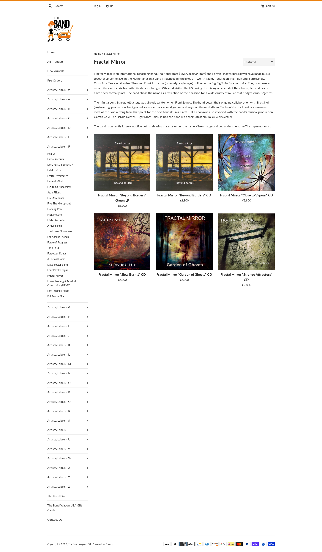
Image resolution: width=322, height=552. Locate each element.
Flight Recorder (56, 220)
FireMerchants (55, 198)
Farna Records (55, 159)
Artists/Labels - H (67, 316)
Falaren (51, 153)
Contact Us (54, 519)
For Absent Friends (58, 236)
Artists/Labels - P (67, 392)
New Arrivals (55, 71)
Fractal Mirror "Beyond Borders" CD (184, 195)
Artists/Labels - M (67, 363)
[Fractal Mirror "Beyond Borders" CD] (184, 162)
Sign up (109, 5)
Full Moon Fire (55, 296)
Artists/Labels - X (67, 467)
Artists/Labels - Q (67, 401)
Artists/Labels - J (67, 335)
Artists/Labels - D (67, 127)
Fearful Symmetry (57, 175)
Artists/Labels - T (67, 429)
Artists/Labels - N (67, 373)
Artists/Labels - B (67, 108)
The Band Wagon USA (79, 544)
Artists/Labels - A (67, 99)
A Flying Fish (54, 225)
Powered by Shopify (103, 544)
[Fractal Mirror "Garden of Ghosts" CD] (184, 241)
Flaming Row (54, 209)
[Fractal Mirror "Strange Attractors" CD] (246, 241)
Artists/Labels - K (67, 345)
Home (51, 52)
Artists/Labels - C (67, 118)
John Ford (53, 247)
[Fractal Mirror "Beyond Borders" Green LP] (122, 162)
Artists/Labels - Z (67, 486)
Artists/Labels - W (67, 458)
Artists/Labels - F (67, 146)
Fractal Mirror (55, 275)
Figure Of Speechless (59, 186)
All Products (55, 61)
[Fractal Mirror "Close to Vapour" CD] (246, 162)
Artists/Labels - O (67, 382)
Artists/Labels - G (67, 307)
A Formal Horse (56, 259)
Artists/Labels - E (67, 137)
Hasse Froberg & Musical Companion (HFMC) (61, 283)
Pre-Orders (54, 80)
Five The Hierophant (59, 203)
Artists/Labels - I (67, 326)
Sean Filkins (54, 192)
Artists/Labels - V (67, 449)
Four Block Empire (57, 270)
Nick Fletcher (55, 214)
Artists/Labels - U (67, 439)
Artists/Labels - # (67, 89)
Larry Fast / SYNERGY (60, 164)
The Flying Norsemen (59, 231)
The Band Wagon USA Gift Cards (64, 507)
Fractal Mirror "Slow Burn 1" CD (122, 274)
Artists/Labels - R (67, 411)
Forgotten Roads (56, 253)
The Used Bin (56, 496)
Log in (97, 5)
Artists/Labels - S (67, 420)
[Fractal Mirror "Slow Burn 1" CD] (122, 241)
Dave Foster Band (57, 264)
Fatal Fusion (54, 170)
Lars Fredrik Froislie (58, 290)
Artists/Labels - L (67, 354)
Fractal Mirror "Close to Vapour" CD (246, 195)
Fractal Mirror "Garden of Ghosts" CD (184, 274)
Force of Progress (57, 242)
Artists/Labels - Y (67, 477)
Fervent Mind (55, 181)
